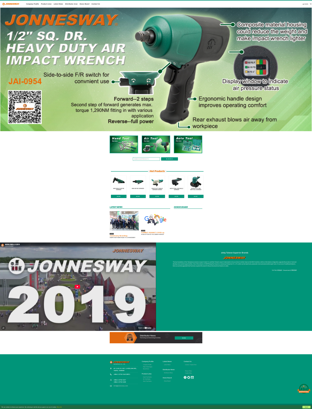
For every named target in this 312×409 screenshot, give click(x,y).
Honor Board (167, 381)
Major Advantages (147, 366)
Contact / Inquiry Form (190, 364)
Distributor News (168, 372)
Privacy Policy (188, 371)
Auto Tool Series (147, 381)
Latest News (167, 364)
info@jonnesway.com (121, 386)
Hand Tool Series (147, 377)
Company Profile (147, 364)
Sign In (306, 4)
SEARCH (170, 159)
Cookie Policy (188, 373)
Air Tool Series (146, 379)
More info (59, 407)
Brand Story (146, 368)
